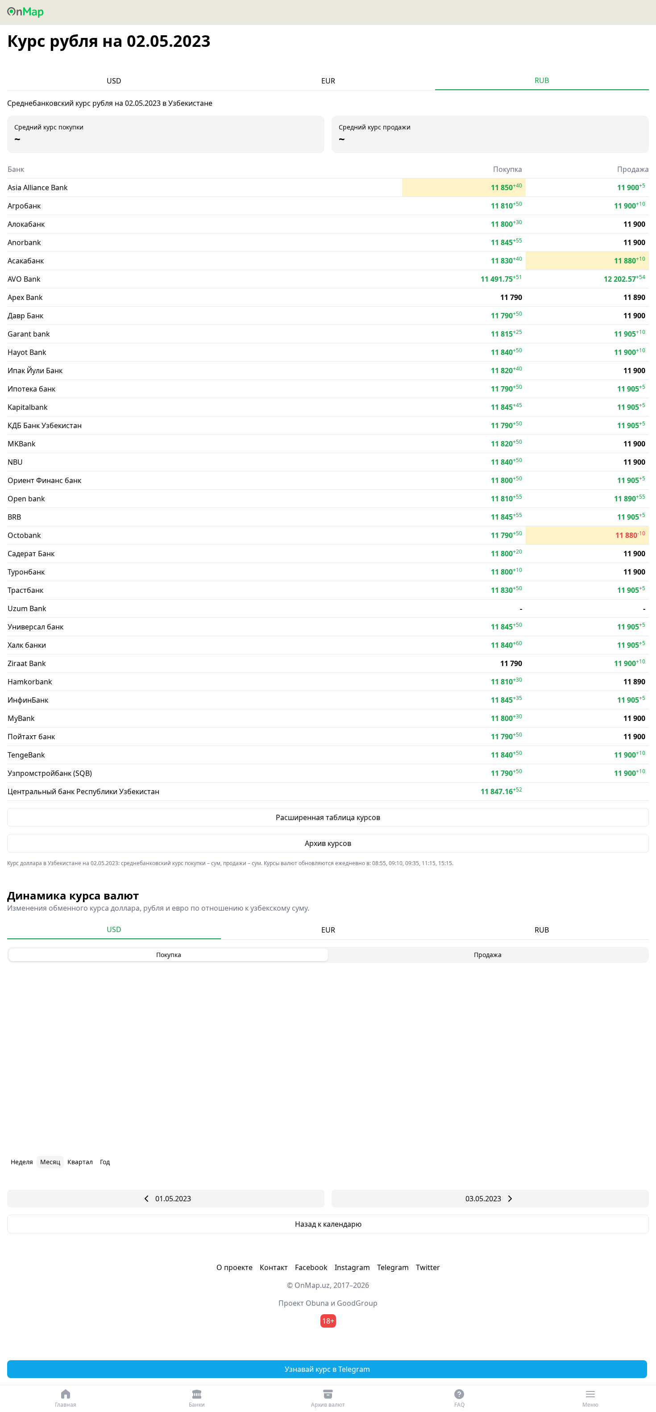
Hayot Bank (27, 352)
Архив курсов (328, 843)
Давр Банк (25, 316)
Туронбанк (26, 572)
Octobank (24, 535)
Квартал (80, 1162)
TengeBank (26, 755)
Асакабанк (26, 261)
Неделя (22, 1162)
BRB (14, 517)
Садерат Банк (31, 553)
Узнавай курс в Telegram (327, 1369)
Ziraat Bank (27, 663)
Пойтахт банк (31, 736)
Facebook (311, 1267)
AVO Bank (24, 279)
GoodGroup (357, 1303)
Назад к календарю (328, 1224)
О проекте (234, 1267)
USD (114, 81)
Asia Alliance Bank (38, 187)
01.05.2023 (173, 1199)
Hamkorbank (30, 682)
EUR (328, 81)
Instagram (352, 1267)
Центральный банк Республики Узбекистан (83, 791)
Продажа (488, 954)
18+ (328, 1321)
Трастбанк (25, 590)
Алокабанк (26, 224)
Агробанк (24, 206)
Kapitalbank (28, 407)
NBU (15, 462)
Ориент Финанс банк (44, 480)
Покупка (168, 954)
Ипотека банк (31, 389)
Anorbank (24, 242)
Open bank (26, 499)
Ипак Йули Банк (35, 370)
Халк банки (27, 645)
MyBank (21, 718)
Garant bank (29, 334)
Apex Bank (25, 297)
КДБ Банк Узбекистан (45, 425)
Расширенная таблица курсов (328, 817)
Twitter (428, 1267)
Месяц (50, 1162)
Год (105, 1162)
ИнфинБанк (28, 700)
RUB (542, 80)
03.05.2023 (483, 1199)
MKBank (22, 444)
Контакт (274, 1267)
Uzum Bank (27, 608)
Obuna (317, 1303)
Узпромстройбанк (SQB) (50, 773)
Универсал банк (35, 627)
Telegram (393, 1267)
